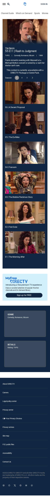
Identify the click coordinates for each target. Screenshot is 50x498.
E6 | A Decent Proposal (15, 107)
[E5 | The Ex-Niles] (25, 123)
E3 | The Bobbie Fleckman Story (19, 197)
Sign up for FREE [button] (24, 295)
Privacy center (8, 410)
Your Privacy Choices (14, 418)
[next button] (32, 78)
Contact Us (7, 461)
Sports (37, 13)
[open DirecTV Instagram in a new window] (20, 485)
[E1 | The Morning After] (25, 242)
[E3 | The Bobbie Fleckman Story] (25, 182)
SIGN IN (44, 4)
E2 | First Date (11, 227)
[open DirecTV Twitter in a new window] (15, 485)
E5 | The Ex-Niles (12, 137)
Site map (6, 436)
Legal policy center (10, 401)
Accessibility (7, 453)
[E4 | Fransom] (25, 153)
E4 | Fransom (11, 167)
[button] (4, 4)
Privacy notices (8, 427)
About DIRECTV (8, 384)
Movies (45, 13)
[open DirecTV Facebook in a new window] (9, 485)
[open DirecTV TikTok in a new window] (32, 485)
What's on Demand (24, 13)
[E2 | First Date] (25, 212)
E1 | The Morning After (14, 256)
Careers (5, 392)
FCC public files (8, 444)
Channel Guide (7, 13)
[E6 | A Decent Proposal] (25, 93)
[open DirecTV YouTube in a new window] (26, 485)
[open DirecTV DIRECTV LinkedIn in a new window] (4, 485)
